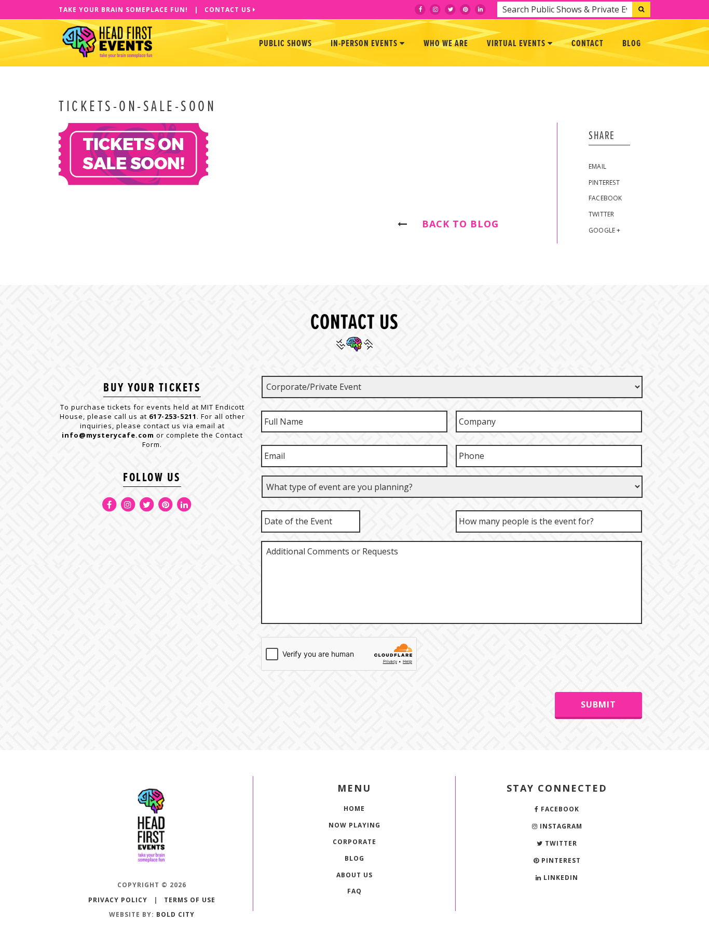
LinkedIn (559, 877)
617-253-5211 (173, 416)
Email (597, 166)
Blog (631, 44)
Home (354, 808)
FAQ (354, 891)
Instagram (560, 826)
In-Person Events (365, 44)
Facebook (605, 198)
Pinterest (604, 182)
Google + (605, 230)
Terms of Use (189, 899)
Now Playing (354, 825)
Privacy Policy (117, 899)
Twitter (601, 214)
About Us (354, 875)
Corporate (354, 841)
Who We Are (446, 44)
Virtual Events (517, 44)
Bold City (175, 914)
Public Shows (285, 44)
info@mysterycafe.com (108, 435)
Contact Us (228, 9)
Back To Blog (456, 224)
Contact (587, 44)
